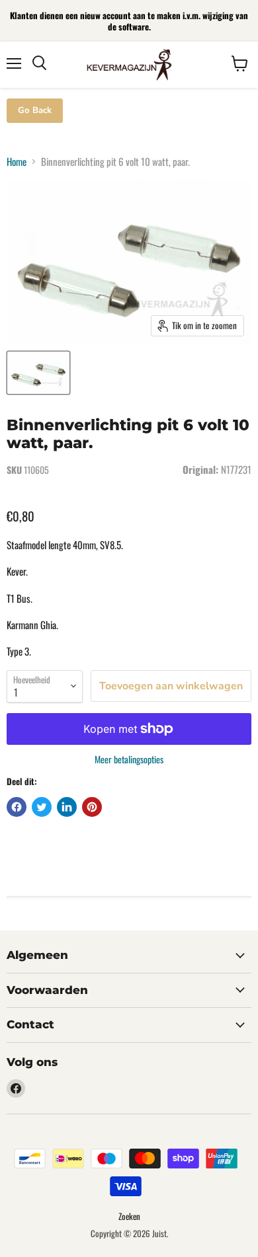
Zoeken (129, 1216)
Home (16, 161)
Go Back (35, 110)
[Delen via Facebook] (16, 807)
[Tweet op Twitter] (42, 807)
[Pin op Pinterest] (92, 807)
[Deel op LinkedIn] (67, 807)
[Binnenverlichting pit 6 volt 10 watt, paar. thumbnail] (38, 373)
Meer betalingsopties (129, 759)
